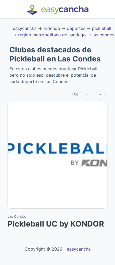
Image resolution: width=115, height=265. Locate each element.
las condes (103, 34)
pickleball (101, 28)
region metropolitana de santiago (52, 34)
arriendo (51, 28)
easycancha (25, 28)
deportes (76, 28)
